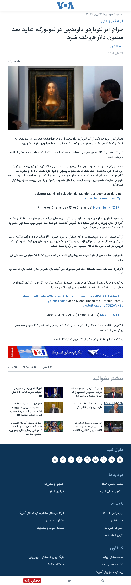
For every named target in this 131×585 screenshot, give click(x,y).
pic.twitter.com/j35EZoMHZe (103, 305)
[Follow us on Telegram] (111, 459)
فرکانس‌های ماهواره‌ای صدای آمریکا (41, 513)
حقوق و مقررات (54, 484)
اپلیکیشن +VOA (112, 513)
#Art (106, 296)
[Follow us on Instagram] (87, 459)
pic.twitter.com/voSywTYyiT (103, 198)
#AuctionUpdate (34, 296)
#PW (98, 296)
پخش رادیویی (55, 520)
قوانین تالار (57, 491)
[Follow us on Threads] (79, 459)
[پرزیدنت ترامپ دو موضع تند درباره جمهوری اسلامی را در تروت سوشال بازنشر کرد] (113, 392)
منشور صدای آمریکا (111, 491)
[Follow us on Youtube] (95, 459)
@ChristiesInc (57, 301)
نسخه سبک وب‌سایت (50, 528)
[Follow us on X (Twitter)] (103, 459)
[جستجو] (103, 580)
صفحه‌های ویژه (113, 557)
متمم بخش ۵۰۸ (112, 484)
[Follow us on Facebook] (120, 459)
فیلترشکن (117, 520)
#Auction (116, 296)
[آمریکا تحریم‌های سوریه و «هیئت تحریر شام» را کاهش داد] (53, 392)
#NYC (66, 296)
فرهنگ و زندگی (112, 21)
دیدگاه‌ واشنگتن (54, 564)
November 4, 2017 (106, 207)
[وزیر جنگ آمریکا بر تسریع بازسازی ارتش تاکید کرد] (113, 407)
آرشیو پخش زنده (112, 564)
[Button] (14, 61)
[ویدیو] (69, 580)
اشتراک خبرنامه (113, 528)
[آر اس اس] (71, 459)
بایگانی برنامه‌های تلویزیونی (46, 557)
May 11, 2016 (109, 315)
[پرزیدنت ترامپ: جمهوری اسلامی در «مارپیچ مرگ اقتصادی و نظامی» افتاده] (113, 426)
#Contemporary (82, 296)
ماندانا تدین (116, 46)
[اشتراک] (55, 459)
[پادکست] (63, 459)
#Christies (54, 296)
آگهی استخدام (114, 535)
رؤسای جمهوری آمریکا (109, 572)
